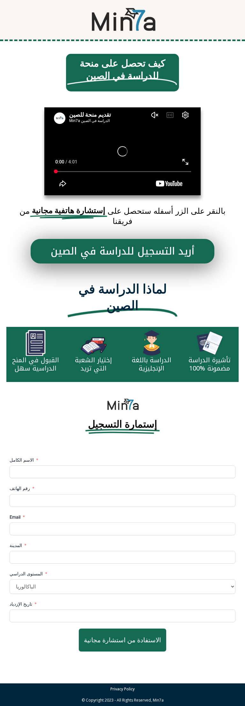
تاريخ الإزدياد (21, 604)
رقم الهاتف (20, 488)
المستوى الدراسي (26, 573)
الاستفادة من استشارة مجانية (122, 640)
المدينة (16, 545)
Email (15, 517)
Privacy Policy (122, 689)
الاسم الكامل (22, 460)
